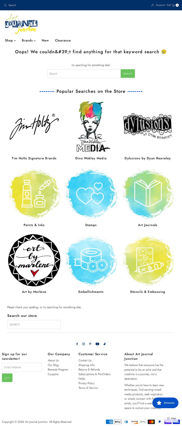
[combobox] (31, 5)
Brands (28, 40)
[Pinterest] (90, 344)
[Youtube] (97, 344)
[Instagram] (83, 344)
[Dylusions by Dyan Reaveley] (148, 127)
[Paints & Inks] (34, 193)
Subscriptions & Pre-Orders (94, 374)
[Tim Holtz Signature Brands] (34, 127)
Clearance (63, 40)
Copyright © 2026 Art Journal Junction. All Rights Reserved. (37, 422)
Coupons (53, 374)
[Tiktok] (105, 344)
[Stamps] (91, 193)
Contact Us (85, 360)
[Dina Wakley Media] (91, 127)
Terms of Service (88, 388)
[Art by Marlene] (34, 260)
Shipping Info (87, 365)
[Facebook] (77, 344)
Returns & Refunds (89, 369)
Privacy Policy (87, 383)
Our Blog (53, 365)
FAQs (82, 379)
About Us (53, 360)
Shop (9, 40)
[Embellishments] (91, 260)
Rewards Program (58, 369)
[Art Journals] (148, 193)
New (45, 40)
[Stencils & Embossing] (148, 260)
